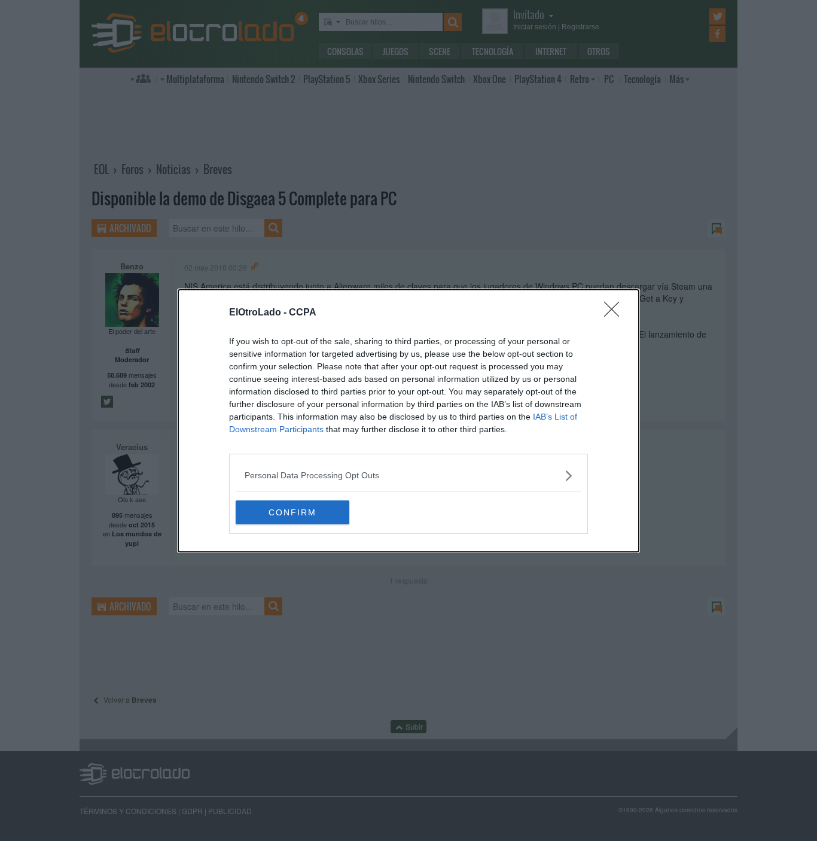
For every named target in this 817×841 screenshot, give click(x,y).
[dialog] (408, 421)
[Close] (615, 313)
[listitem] (408, 475)
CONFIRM (292, 512)
